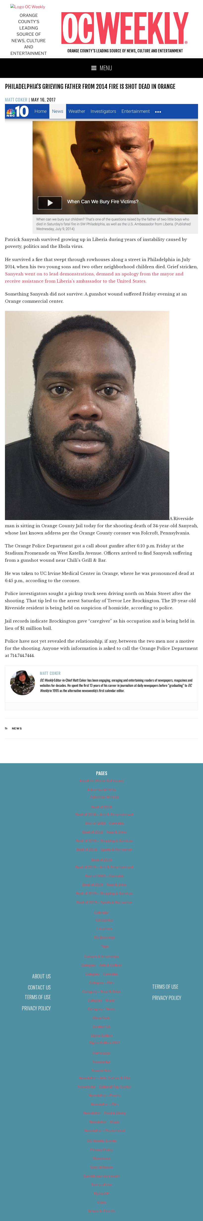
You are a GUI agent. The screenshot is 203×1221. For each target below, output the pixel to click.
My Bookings (104, 937)
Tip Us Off (101, 1193)
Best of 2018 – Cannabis (104, 823)
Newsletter (101, 1062)
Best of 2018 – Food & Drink (104, 832)
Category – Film (101, 983)
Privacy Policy (36, 1008)
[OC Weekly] (27, 6)
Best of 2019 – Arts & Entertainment (104, 867)
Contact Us (39, 987)
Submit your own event (101, 1176)
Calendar (101, 912)
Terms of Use (38, 997)
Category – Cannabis (101, 974)
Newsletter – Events (105, 1095)
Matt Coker (16, 99)
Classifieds (101, 1018)
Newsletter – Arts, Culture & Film (104, 1078)
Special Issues (101, 1167)
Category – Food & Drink (101, 992)
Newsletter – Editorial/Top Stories (104, 1087)
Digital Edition (101, 1035)
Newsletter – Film (104, 1104)
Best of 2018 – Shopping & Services (104, 841)
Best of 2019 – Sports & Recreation (104, 902)
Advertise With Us (101, 790)
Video (101, 1202)
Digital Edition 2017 (104, 1043)
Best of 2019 (101, 860)
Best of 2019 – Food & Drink (104, 885)
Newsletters (101, 1070)
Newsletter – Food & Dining (104, 1113)
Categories (104, 920)
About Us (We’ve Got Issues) (101, 781)
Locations (104, 928)
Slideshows (101, 1158)
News (17, 728)
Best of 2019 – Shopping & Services (104, 893)
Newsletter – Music (104, 1122)
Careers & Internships (101, 956)
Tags (104, 946)
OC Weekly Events (101, 1141)
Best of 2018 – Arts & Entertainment (104, 814)
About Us (41, 976)
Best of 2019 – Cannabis (104, 876)
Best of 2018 (101, 807)
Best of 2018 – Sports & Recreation (104, 849)
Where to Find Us (101, 1211)
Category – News (101, 1009)
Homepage (101, 1053)
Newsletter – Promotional (104, 1130)
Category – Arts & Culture (101, 965)
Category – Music (101, 1000)
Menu (106, 67)
